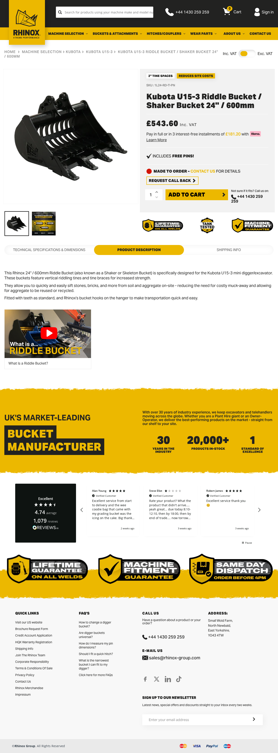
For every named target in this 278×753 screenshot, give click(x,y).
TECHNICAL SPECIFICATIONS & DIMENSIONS (49, 250)
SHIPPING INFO (229, 250)
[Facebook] (145, 679)
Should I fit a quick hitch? (96, 654)
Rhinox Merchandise (29, 688)
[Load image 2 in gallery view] (44, 223)
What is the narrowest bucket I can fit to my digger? (94, 664)
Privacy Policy (24, 675)
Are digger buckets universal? (92, 635)
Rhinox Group (25, 746)
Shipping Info (24, 649)
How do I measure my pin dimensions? (96, 645)
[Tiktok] (179, 679)
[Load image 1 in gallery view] (17, 223)
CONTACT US (202, 171)
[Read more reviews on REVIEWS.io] (46, 527)
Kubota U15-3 (99, 52)
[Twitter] (157, 679)
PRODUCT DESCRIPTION (139, 250)
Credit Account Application (33, 635)
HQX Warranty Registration (33, 642)
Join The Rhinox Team (30, 655)
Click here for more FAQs (96, 675)
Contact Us (23, 681)
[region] (170, 510)
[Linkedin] (168, 679)
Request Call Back (170, 180)
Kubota (73, 52)
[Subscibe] (249, 719)
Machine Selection (42, 52)
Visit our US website (28, 622)
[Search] (60, 12)
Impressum (23, 694)
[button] (82, 510)
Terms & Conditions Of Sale (34, 668)
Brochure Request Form (31, 629)
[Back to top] (4, 746)
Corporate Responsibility (32, 662)
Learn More (156, 139)
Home (10, 52)
